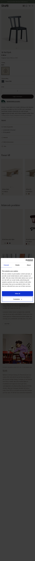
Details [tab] (17, 265)
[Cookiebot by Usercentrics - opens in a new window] (25, 260)
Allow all (17, 293)
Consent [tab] (6, 265)
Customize (16, 299)
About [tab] (29, 265)
